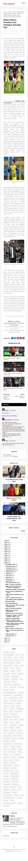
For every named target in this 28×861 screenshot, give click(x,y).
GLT (5, 657)
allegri (16, 665)
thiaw (19, 787)
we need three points (13, 33)
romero (6, 773)
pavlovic (13, 749)
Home (5, 11)
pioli (5, 752)
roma (17, 770)
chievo (14, 11)
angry (21, 665)
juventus (6, 722)
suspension (16, 784)
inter (11, 719)
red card (12, 762)
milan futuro (20, 733)
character (6, 679)
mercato (13, 730)
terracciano (13, 787)
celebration (15, 676)
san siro (6, 776)
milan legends (7, 735)
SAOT (15, 657)
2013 (5, 638)
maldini (18, 727)
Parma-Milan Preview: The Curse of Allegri (13, 389)
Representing (9, 626)
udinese (16, 795)
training (14, 792)
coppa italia (16, 684)
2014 (6, 562)
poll (11, 754)
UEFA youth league (14, 660)
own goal (6, 749)
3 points (13, 652)
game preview (7, 13)
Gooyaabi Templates (17, 851)
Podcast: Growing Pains (12, 618)
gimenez (12, 708)
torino (19, 789)
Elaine (13, 816)
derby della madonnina (10, 692)
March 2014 (9, 581)
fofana (20, 700)
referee (16, 765)
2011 (5, 642)
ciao (21, 679)
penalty (20, 749)
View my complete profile (10, 826)
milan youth (7, 738)
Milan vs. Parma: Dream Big (13, 608)
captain (13, 673)
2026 (6, 540)
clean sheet (7, 681)
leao (17, 722)
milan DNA (11, 733)
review (14, 768)
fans (21, 698)
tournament (7, 792)
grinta (11, 711)
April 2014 (9, 579)
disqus (24, 404)
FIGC (22, 654)
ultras (22, 795)
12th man (6, 652)
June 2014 (9, 575)
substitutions (14, 781)
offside (12, 746)
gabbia (18, 706)
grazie (5, 711)
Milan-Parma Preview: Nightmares (11, 610)
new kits (6, 746)
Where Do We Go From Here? (14, 613)
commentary (7, 684)
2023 (6, 546)
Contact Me (6, 835)
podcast (6, 754)
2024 (6, 544)
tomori (13, 789)
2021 (5, 549)
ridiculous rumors (8, 770)
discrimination (7, 695)
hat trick (6, 714)
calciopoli (6, 673)
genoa (5, 708)
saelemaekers (14, 773)
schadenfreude (15, 776)
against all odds (8, 665)
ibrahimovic (16, 716)
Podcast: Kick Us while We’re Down (14, 592)
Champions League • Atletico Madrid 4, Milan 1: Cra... (14, 615)
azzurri (12, 668)
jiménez (21, 719)
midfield (20, 730)
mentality (6, 730)
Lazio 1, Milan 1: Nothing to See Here (14, 595)
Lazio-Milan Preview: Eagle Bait (14, 599)
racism (5, 762)
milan (5, 733)
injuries (5, 719)
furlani (12, 706)
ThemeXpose (10, 849)
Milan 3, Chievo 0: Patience (13, 584)
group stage (18, 711)
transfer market (8, 795)
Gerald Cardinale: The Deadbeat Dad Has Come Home (14, 518)
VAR (23, 660)
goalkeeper (20, 708)
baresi (18, 668)
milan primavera (18, 735)
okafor (19, 746)
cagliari (13, 671)
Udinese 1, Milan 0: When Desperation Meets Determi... (14, 620)
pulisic (5, 760)
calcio (18, 671)
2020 (6, 551)
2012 (5, 640)
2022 (6, 548)
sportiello (6, 781)
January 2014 (10, 635)
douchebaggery (18, 695)
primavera (21, 757)
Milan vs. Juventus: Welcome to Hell (14, 631)
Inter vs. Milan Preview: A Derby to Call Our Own (13, 374)
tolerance (6, 789)
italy (16, 719)
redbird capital (8, 765)
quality (17, 760)
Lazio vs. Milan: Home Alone (13, 597)
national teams (8, 743)
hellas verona (7, 716)
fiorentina (13, 700)
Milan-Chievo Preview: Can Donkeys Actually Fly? (13, 587)
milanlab (21, 738)
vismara (6, 800)
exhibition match (13, 698)
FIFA (17, 654)
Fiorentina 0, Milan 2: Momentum (15, 589)
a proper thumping (9, 663)
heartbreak (14, 714)
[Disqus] (14, 427)
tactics (5, 787)
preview (14, 757)
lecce (5, 725)
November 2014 (10, 566)
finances (6, 700)
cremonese (13, 687)
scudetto (6, 779)
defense (6, 689)
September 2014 (11, 570)
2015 (5, 561)
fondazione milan (8, 703)
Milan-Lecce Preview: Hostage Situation (12, 358)
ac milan (9, 11)
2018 (5, 555)
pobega (20, 752)
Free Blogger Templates (20, 849)
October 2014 (10, 568)
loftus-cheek (13, 725)
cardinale (20, 673)
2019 (5, 553)
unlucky (19, 797)
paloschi (14, 13)
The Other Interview (11, 603)
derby (12, 689)
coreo (5, 687)
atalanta (6, 668)
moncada (6, 741)
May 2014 (9, 577)
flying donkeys (20, 11)
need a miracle (18, 743)
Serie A (21, 657)
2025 (6, 542)
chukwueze (14, 679)
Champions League (9, 654)
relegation (6, 768)
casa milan (6, 676)
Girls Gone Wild (9, 601)
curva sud (20, 687)
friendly (6, 706)
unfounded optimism (9, 797)
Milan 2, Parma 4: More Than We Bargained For (14, 605)
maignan (11, 727)
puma (10, 760)
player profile (11, 752)
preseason (6, 757)
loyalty (21, 725)
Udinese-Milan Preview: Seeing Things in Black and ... (14, 624)
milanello (14, 738)
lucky (5, 727)
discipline (20, 692)
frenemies (18, 703)
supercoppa (7, 784)
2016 (5, 559)
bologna (6, 671)
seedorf (19, 13)
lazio (12, 722)
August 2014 (10, 571)
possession (18, 754)
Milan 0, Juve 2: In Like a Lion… (14, 628)
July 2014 (8, 573)
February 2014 (10, 634)
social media (14, 779)
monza (13, 741)
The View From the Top (12, 582)
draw (5, 698)
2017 (5, 557)
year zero (6, 806)
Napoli (9, 657)
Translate (15, 456)
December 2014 (10, 564)
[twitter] (14, 847)
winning (20, 803)
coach (14, 681)
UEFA (5, 660)
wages (12, 800)
